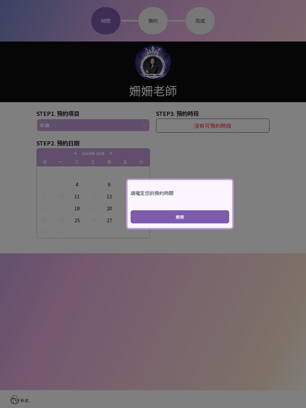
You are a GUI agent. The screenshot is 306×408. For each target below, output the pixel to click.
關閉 (180, 217)
